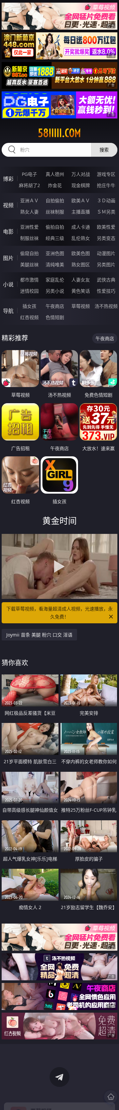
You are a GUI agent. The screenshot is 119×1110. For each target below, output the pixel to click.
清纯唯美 (55, 264)
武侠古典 (106, 280)
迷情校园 (29, 291)
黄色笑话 (80, 291)
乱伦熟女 (80, 238)
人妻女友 (80, 280)
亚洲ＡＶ (29, 200)
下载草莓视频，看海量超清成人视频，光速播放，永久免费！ (59, 612)
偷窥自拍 (29, 253)
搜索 (104, 150)
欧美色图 (80, 253)
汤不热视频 (106, 306)
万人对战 (80, 174)
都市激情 (29, 280)
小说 (8, 284)
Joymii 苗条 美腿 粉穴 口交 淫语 (39, 635)
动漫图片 (106, 253)
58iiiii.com (59, 133)
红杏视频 (29, 317)
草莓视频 (80, 306)
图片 (8, 258)
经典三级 (55, 238)
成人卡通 (80, 227)
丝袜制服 (55, 212)
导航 (8, 310)
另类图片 (106, 264)
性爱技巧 (106, 291)
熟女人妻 (29, 212)
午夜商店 (55, 306)
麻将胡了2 (29, 185)
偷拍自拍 (55, 227)
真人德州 (55, 174)
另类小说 (55, 291)
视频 (8, 205)
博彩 (8, 178)
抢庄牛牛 (106, 185)
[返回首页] (110, 1096)
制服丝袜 (29, 238)
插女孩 (29, 306)
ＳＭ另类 (106, 212)
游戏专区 (106, 174)
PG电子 (29, 174)
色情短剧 (55, 317)
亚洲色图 (55, 253)
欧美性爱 (106, 227)
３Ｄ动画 (106, 200)
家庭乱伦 (55, 280)
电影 (8, 231)
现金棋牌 (80, 185)
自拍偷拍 (55, 200)
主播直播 (80, 212)
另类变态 (106, 238)
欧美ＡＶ (80, 200)
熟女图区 (80, 264)
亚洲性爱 (29, 227)
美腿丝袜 (29, 264)
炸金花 (55, 185)
